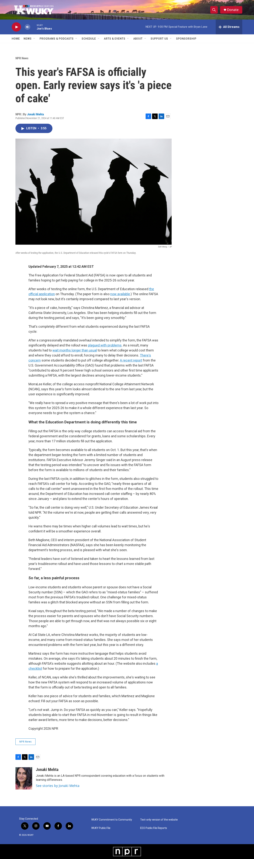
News (28, 38)
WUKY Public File (100, 828)
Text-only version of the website (159, 819)
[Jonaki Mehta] (23, 778)
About (138, 38)
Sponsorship (186, 38)
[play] (16, 27)
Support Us (159, 38)
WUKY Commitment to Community (111, 819)
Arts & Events (114, 38)
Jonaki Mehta (35, 114)
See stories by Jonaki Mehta (57, 785)
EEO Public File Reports (153, 828)
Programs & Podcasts (57, 38)
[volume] (27, 27)
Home (16, 38)
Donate (233, 10)
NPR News (21, 58)
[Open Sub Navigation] (34, 38)
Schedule (89, 38)
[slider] (33, 27)
